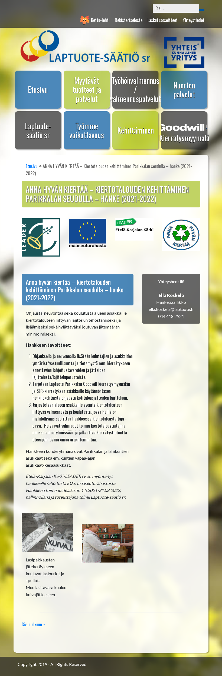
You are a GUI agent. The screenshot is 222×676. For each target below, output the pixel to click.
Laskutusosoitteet (163, 20)
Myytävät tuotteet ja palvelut (87, 89)
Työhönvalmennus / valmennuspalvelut (135, 89)
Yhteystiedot (193, 20)
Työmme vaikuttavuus (86, 130)
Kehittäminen (135, 130)
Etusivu (38, 89)
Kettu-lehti (100, 20)
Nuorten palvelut (184, 90)
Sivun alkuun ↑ (33, 624)
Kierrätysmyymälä (184, 137)
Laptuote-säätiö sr (38, 130)
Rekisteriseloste (128, 20)
